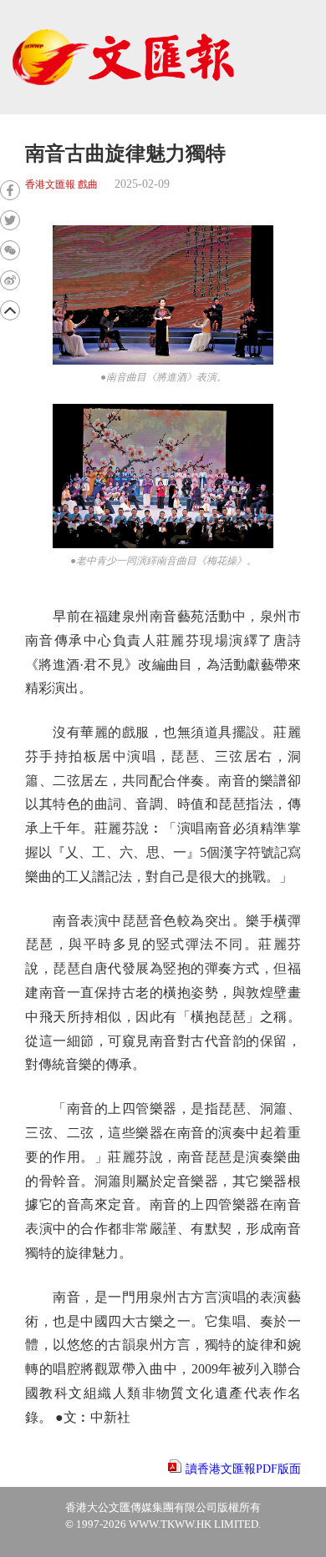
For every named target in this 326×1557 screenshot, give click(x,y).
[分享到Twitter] (10, 220)
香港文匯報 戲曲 (61, 184)
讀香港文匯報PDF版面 (243, 1469)
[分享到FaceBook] (10, 190)
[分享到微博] (10, 280)
